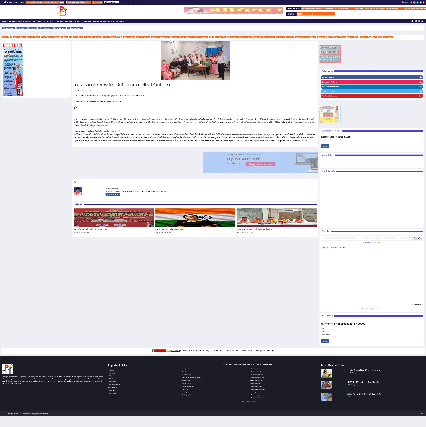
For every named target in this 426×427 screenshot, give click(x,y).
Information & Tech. (131, 37)
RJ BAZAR (76, 21)
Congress (326, 334)
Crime (242, 37)
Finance (87, 37)
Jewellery (270, 37)
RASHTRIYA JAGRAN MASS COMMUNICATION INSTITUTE (45, 2)
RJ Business (37, 21)
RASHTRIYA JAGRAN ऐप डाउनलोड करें (78, 2)
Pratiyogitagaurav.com (188, 392)
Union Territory (47, 37)
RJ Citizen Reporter (51, 21)
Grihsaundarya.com (188, 386)
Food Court (372, 37)
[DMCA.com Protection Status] (173, 350)
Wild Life (382, 37)
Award (356, 37)
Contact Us (119, 21)
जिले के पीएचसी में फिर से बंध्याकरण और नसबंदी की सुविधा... (364, 382)
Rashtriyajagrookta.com (258, 389)
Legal (80, 37)
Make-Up (290, 37)
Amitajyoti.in (185, 369)
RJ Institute (30, 28)
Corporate (164, 37)
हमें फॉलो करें (405, 2)
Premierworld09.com (257, 374)
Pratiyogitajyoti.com (187, 395)
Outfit (262, 37)
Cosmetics (281, 37)
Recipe (363, 37)
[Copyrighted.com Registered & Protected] (159, 350)
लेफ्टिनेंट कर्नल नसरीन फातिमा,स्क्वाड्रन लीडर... (169, 229)
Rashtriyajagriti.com (257, 386)
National (29, 37)
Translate (134, 2)
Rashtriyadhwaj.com (257, 380)
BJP (324, 331)
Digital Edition (66, 21)
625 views (89, 90)
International (19, 37)
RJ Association (8, 28)
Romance (299, 37)
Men (248, 37)
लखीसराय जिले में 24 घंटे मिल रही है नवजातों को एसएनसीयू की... (364, 394)
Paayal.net (185, 389)
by (75, 90)
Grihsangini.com (186, 383)
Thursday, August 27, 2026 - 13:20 (12, 2)
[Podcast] (419, 21)
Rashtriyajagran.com (257, 383)
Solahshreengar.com (257, 395)
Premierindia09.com (257, 369)
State (37, 37)
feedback (110, 21)
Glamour (321, 37)
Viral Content (86, 21)
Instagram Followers (330, 82)
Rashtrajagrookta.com (257, 377)
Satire (349, 37)
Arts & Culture (310, 37)
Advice (389, 37)
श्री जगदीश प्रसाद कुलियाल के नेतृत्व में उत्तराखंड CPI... (91, 229)
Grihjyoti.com (186, 380)
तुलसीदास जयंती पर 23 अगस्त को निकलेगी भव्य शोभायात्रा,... (255, 229)
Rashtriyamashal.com (257, 392)
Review (342, 37)
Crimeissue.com (186, 374)
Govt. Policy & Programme (196, 37)
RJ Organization (43, 28)
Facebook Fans (328, 77)
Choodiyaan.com (187, 372)
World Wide (7, 37)
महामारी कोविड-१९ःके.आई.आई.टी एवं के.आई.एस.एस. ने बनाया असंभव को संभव (347, 9)
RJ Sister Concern (58, 28)
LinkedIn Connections (330, 86)
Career (181, 37)
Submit (325, 146)
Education (96, 37)
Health (211, 37)
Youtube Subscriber (329, 96)
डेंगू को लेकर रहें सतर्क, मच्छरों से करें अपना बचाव (387, 9)
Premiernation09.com (257, 372)
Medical (105, 37)
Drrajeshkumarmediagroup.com (191, 377)
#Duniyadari (334, 14)
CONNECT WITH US (99, 21)
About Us (4, 21)
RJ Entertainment (25, 21)
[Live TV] (415, 21)
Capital (58, 37)
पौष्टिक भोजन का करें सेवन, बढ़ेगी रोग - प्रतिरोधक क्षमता (364, 370)
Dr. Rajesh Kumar (112, 194)
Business (173, 37)
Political (73, 37)
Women (255, 37)
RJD (324, 328)
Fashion (335, 37)
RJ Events (20, 28)
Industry (155, 37)
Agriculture (145, 37)
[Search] (422, 21)
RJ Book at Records (74, 28)
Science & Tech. (116, 37)
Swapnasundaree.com (257, 398)
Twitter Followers (329, 91)
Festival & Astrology (230, 37)
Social (65, 37)
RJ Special (13, 21)
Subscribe (98, 2)
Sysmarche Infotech (41, 414)
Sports (218, 37)
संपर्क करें (421, 414)
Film (328, 37)
